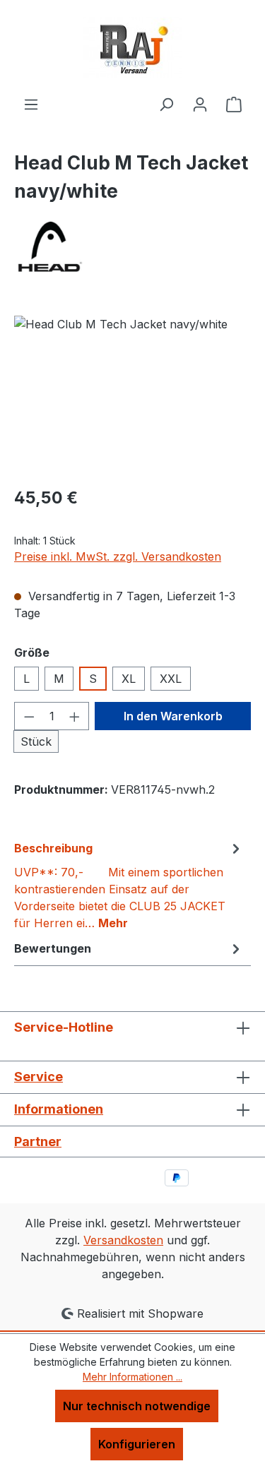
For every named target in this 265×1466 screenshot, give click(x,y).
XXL (171, 679)
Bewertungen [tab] (52, 948)
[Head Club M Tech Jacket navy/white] (132, 395)
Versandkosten (123, 1240)
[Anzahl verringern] (29, 716)
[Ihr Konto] (200, 104)
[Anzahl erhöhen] (75, 716)
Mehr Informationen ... (132, 1377)
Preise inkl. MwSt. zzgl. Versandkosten (117, 556)
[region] (132, 395)
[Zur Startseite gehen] (133, 47)
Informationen (58, 1109)
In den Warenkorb (173, 716)
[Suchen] (166, 104)
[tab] (129, 885)
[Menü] (31, 104)
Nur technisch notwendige (137, 1406)
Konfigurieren (136, 1444)
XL (129, 679)
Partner (37, 1141)
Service (38, 1076)
